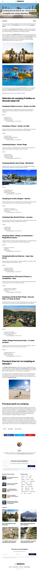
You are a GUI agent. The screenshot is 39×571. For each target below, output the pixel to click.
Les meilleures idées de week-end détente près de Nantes (12, 490)
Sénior (32, 489)
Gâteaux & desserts (29, 484)
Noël (26, 486)
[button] (2, 1)
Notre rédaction (15, 566)
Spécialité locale (27, 489)
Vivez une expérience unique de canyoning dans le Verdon (12, 496)
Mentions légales (27, 566)
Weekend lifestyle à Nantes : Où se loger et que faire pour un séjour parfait (12, 502)
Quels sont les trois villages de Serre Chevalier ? (12, 484)
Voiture (25, 493)
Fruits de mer (23, 484)
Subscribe (31, 466)
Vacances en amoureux (24, 491)
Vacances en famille (18, 428)
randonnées (4, 39)
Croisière (32, 479)
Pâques (22, 489)
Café (26, 477)
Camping (4, 428)
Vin (21, 493)
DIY (27, 481)
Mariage (22, 486)
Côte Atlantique (10, 428)
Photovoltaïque (30, 486)
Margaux (19, 450)
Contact (10, 566)
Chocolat (27, 479)
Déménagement (32, 481)
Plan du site (21, 566)
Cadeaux (22, 477)
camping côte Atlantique (21, 410)
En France (4, 7)
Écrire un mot (29, 493)
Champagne (23, 479)
